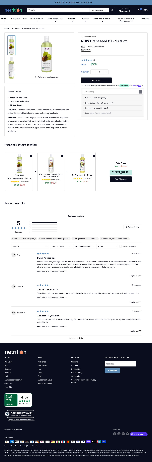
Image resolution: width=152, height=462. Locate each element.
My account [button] (124, 11)
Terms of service (20, 446)
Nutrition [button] (85, 18)
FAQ (6, 376)
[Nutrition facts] (86, 50)
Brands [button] (4, 18)
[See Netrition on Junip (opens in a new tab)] (81, 338)
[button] (143, 10)
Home (6, 28)
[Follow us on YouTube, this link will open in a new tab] (127, 433)
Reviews (7, 372)
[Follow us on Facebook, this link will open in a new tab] (114, 433)
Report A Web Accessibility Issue (21, 420)
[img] (11, 45)
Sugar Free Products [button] (101, 18)
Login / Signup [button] (124, 8)
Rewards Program (45, 383)
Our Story (8, 362)
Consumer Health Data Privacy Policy (83, 381)
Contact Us (75, 369)
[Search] (112, 10)
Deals (40, 372)
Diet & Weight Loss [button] (55, 18)
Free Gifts (8, 387)
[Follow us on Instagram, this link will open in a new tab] (119, 433)
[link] (88, 60)
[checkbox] (130, 246)
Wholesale (75, 376)
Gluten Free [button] (72, 18)
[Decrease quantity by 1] (93, 72)
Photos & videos (129, 246)
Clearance (145, 18)
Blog (6, 365)
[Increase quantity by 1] (106, 72)
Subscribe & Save (45, 380)
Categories (15, 18)
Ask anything (133, 227)
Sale (39, 376)
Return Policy (76, 372)
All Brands (42, 362)
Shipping (74, 362)
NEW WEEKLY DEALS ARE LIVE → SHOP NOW (73, 2)
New (25, 18)
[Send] (140, 92)
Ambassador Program (13, 380)
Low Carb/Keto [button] (36, 18)
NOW (83, 47)
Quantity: (85, 72)
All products (15, 28)
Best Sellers (42, 365)
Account (74, 365)
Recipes (7, 369)
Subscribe (112, 370)
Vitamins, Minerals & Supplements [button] (126, 19)
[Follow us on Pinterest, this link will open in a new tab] (123, 433)
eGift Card (8, 383)
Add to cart (96, 80)
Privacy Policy (9, 446)
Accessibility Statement (35, 446)
